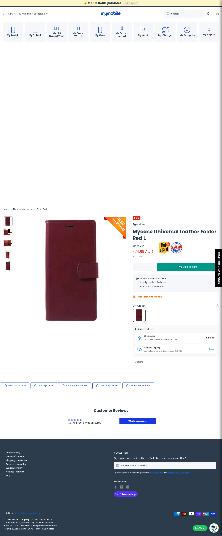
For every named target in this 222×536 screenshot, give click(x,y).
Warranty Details (109, 385)
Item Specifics (46, 385)
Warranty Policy (14, 467)
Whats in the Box (17, 385)
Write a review (137, 421)
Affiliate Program (15, 471)
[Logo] (111, 13)
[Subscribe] (212, 465)
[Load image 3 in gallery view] (8, 243)
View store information (152, 286)
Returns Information (16, 464)
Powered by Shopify (31, 513)
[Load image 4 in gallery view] (8, 255)
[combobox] (184, 14)
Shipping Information (77, 385)
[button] (217, 13)
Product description (140, 385)
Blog (8, 475)
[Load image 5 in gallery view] (8, 266)
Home (5, 209)
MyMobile (17, 513)
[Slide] (217, 305)
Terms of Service (15, 456)
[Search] (167, 14)
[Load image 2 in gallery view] (8, 232)
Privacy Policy (13, 452)
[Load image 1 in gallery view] (8, 221)
